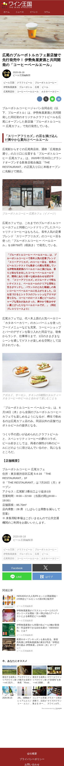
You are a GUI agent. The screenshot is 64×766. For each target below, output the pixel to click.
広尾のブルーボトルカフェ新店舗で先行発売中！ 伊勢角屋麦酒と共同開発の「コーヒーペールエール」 (31, 60)
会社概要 (32, 753)
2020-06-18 (18, 72)
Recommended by (48, 708)
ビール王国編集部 (21, 75)
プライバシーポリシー (32, 759)
